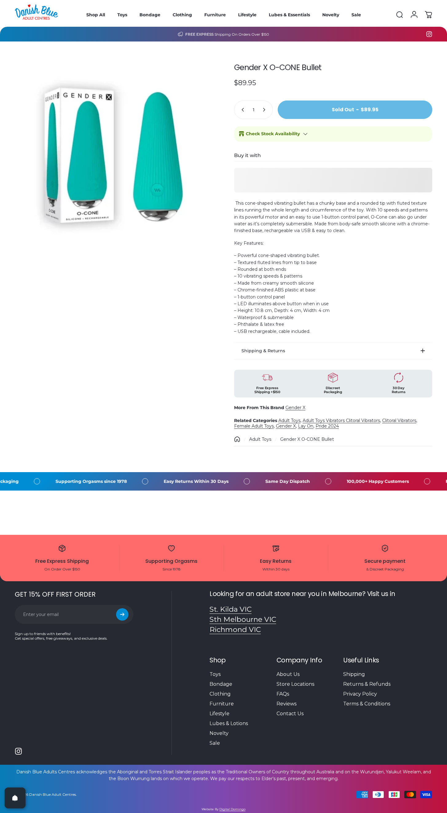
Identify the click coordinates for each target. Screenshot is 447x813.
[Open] (15, 797)
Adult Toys (289, 420)
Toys (215, 674)
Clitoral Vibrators (399, 420)
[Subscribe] (122, 614)
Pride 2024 (327, 426)
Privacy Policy (360, 694)
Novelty (219, 733)
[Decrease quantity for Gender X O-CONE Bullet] (241, 110)
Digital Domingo (232, 809)
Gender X (295, 407)
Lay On (305, 426)
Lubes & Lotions (229, 723)
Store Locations (295, 684)
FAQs (282, 694)
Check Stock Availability (273, 133)
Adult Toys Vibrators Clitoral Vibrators (341, 420)
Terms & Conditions (366, 704)
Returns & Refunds (366, 684)
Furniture (222, 704)
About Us (288, 674)
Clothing (220, 694)
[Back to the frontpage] (237, 439)
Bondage (221, 684)
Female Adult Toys (254, 426)
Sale (215, 743)
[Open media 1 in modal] (114, 155)
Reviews (286, 704)
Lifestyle (219, 713)
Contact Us (290, 713)
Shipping (354, 674)
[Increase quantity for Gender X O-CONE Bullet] (265, 110)
